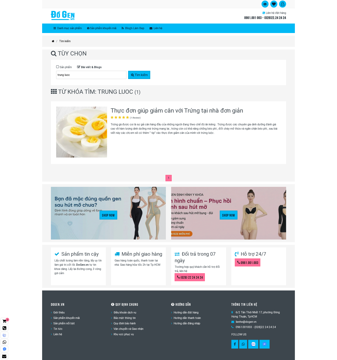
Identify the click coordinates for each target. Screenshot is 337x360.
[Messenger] (264, 344)
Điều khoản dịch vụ (125, 312)
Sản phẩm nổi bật (64, 323)
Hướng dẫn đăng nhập (187, 323)
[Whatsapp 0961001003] (243, 344)
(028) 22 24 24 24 (192, 277)
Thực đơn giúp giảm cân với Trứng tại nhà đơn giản (177, 110)
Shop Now (108, 215)
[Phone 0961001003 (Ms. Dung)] (4, 328)
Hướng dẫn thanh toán (187, 318)
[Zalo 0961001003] (253, 344)
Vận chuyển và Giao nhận (128, 328)
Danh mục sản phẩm (69, 28)
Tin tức (57, 328)
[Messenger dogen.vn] (4, 349)
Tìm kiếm (65, 41)
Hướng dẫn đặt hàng (186, 312)
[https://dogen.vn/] (53, 41)
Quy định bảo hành (125, 323)
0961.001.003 (249, 262)
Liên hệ (157, 28)
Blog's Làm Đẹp (134, 28)
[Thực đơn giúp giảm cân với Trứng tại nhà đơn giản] (81, 133)
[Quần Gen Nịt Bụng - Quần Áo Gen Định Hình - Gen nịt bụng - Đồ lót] (62, 16)
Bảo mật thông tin (125, 318)
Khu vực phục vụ (124, 334)
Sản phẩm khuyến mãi (103, 28)
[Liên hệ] (4, 356)
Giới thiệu (59, 312)
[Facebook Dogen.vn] (234, 344)
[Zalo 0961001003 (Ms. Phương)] (4, 335)
